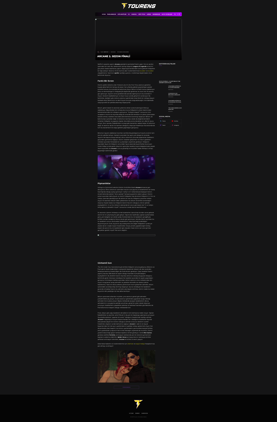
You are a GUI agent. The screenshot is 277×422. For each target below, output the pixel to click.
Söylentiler (122, 14)
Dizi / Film (141, 14)
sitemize (130, 344)
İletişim (131, 413)
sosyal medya (140, 344)
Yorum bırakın (126, 387)
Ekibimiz (137, 413)
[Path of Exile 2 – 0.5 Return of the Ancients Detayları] (170, 73)
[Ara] (175, 14)
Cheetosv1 (106, 51)
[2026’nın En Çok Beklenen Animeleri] (163, 95)
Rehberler (156, 14)
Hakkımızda (144, 413)
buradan (143, 71)
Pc (129, 14)
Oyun (104, 14)
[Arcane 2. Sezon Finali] (138, 39)
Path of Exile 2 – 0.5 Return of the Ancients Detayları (169, 82)
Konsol (134, 14)
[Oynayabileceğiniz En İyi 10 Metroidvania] (163, 88)
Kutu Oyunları (167, 14)
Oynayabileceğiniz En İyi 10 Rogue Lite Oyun (174, 101)
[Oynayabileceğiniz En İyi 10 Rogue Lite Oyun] (163, 102)
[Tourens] (138, 6)
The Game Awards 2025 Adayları (175, 108)
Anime (149, 14)
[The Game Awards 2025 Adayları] (163, 110)
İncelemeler (111, 14)
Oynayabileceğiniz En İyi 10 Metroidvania (174, 86)
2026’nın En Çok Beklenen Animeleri (174, 94)
